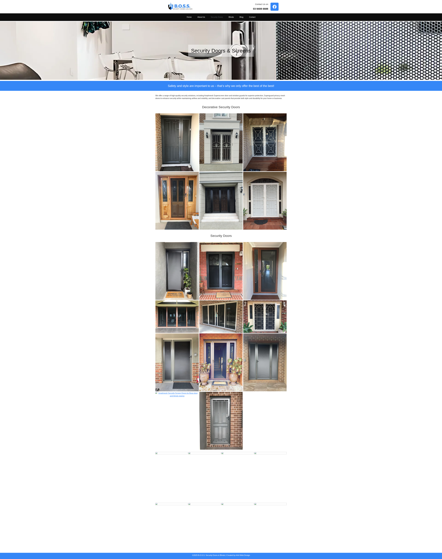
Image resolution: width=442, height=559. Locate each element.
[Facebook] (274, 7)
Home (189, 17)
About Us (201, 17)
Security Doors (217, 17)
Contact (252, 17)
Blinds (231, 17)
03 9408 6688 (260, 8)
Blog (241, 17)
